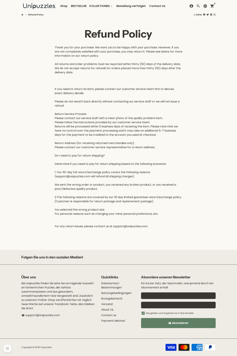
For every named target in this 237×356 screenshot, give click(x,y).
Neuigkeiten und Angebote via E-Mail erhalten (170, 313)
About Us (107, 310)
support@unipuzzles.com (41, 315)
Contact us (108, 315)
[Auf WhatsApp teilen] (215, 14)
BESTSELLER (79, 6)
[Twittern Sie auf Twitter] (208, 14)
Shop (63, 6)
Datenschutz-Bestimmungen (111, 285)
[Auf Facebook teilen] (204, 14)
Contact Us (157, 6)
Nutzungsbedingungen (116, 293)
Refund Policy (36, 14)
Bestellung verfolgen (131, 6)
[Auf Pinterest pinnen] (211, 14)
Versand (107, 304)
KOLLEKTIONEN (101, 6)
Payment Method (113, 321)
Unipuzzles (46, 347)
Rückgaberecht (111, 299)
